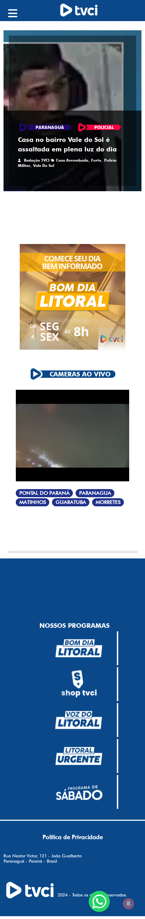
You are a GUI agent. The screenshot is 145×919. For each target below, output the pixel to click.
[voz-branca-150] (78, 720)
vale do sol (43, 165)
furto (96, 160)
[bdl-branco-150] (78, 648)
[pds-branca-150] (78, 792)
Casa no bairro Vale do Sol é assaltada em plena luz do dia (67, 144)
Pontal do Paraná (44, 493)
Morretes (108, 502)
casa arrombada (72, 160)
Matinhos (32, 502)
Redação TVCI (37, 160)
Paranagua (95, 493)
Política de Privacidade (73, 836)
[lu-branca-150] (78, 756)
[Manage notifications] (128, 903)
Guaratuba (71, 502)
